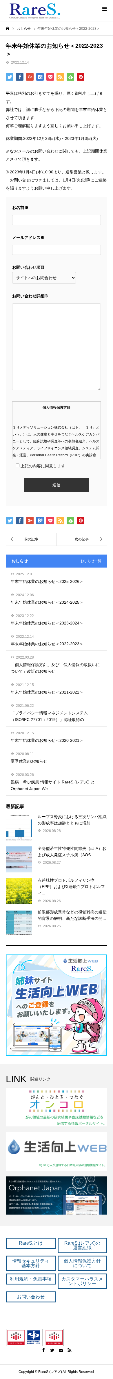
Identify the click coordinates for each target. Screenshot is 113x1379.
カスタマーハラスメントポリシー (82, 1281)
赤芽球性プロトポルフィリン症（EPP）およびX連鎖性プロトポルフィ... (71, 887)
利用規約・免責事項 (31, 1278)
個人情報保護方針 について (82, 1263)
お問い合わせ (31, 1296)
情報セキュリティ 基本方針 (30, 1263)
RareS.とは (31, 1243)
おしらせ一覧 (91, 561)
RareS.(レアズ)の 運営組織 (82, 1245)
